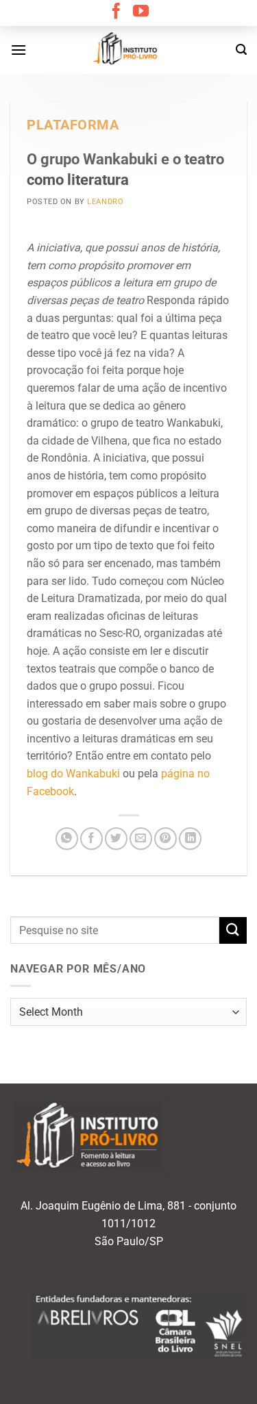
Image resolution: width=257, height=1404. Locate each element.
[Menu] (18, 49)
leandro (105, 201)
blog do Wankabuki (73, 773)
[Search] (241, 49)
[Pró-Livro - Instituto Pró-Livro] (128, 50)
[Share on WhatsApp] (67, 838)
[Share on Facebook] (91, 838)
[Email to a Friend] (141, 838)
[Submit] (233, 930)
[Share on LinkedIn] (190, 838)
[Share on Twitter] (116, 838)
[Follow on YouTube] (141, 12)
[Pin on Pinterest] (165, 838)
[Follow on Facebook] (116, 12)
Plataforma (73, 125)
